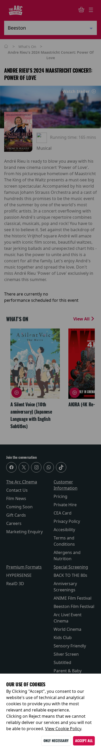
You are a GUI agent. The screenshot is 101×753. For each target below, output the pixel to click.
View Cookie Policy (63, 728)
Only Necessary (56, 740)
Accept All (84, 740)
